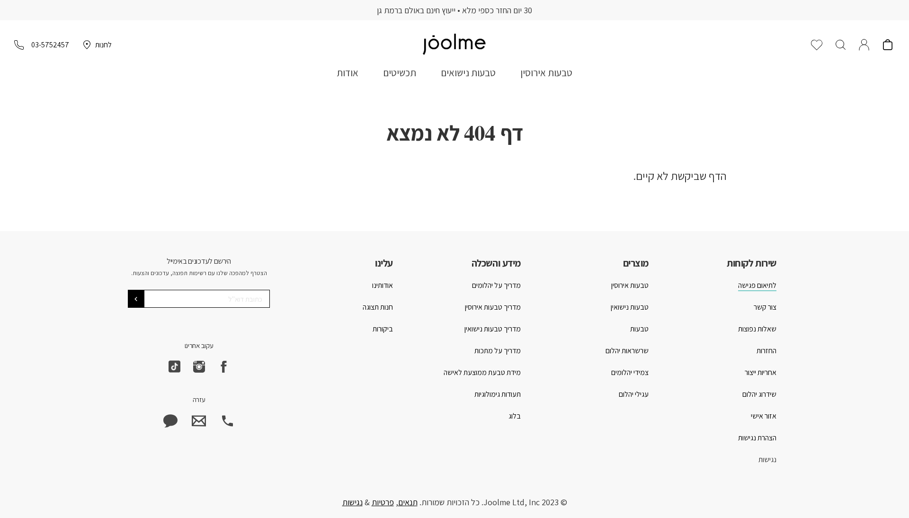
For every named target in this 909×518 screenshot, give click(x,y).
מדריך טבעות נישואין (492, 329)
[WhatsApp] (170, 421)
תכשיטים (399, 72)
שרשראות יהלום (627, 351)
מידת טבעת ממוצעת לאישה (482, 372)
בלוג (514, 416)
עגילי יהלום (634, 394)
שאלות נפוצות (757, 329)
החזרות (766, 351)
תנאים (408, 502)
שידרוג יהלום (759, 394)
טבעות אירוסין (546, 72)
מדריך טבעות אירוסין (493, 307)
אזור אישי (763, 416)
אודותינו (382, 285)
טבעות (639, 329)
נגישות (767, 459)
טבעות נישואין (630, 307)
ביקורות (383, 329)
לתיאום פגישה (757, 285)
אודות (347, 72)
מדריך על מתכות (497, 351)
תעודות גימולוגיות (497, 394)
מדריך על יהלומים (496, 285)
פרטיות (383, 502)
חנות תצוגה (378, 307)
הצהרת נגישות (757, 438)
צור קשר (765, 307)
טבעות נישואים (468, 72)
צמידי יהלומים (630, 372)
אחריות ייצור (760, 372)
